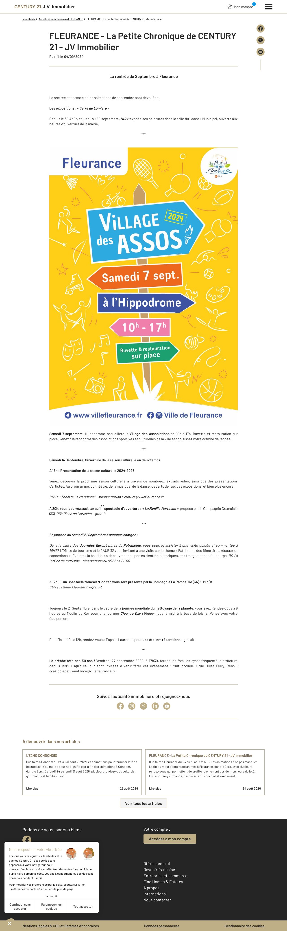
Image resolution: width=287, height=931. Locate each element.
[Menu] (269, 6)
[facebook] (26, 840)
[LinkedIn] (155, 706)
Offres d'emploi (157, 863)
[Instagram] (131, 706)
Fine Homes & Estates (163, 881)
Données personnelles (162, 926)
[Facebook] (120, 706)
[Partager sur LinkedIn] (261, 52)
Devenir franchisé (159, 869)
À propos (151, 887)
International (155, 893)
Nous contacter (157, 899)
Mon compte (243, 6)
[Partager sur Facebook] (261, 28)
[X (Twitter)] (143, 706)
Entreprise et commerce (165, 875)
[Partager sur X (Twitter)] (261, 40)
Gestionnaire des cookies (245, 926)
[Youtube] (166, 706)
